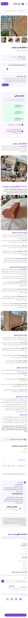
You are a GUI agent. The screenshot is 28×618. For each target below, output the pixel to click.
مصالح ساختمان (20, 10)
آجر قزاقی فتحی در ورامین (11, 10)
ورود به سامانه (24, 556)
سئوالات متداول (24, 568)
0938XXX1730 (17, 120)
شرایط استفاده (24, 563)
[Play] (4, 69)
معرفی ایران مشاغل (23, 553)
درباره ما (25, 551)
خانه (26, 10)
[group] (14, 69)
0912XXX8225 (17, 113)
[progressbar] (16, 69)
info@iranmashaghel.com (14, 588)
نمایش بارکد (5, 85)
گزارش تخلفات (24, 570)
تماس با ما (25, 549)
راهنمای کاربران (24, 566)
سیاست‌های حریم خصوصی (22, 561)
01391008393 (11, 507)
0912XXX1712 (18, 107)
